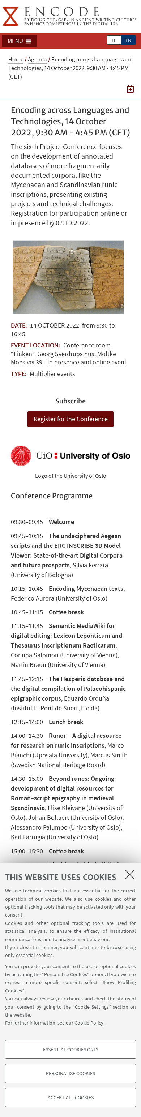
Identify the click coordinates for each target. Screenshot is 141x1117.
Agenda (37, 59)
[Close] (130, 874)
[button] (19, 41)
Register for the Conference (71, 419)
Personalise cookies (70, 1073)
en (128, 40)
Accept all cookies (71, 1097)
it (114, 40)
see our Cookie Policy (80, 1022)
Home (16, 59)
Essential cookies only (70, 1049)
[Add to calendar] (130, 88)
